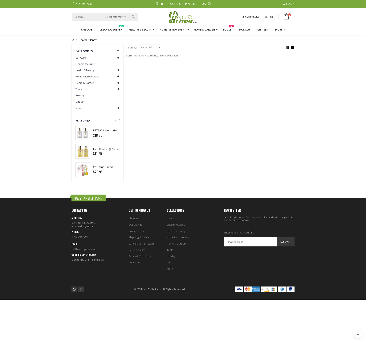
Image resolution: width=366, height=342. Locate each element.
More (170, 268)
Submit (285, 242)
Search (133, 17)
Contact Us (135, 262)
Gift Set (79, 101)
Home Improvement (178, 237)
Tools (170, 250)
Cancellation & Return (141, 243)
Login (290, 4)
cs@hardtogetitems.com (85, 249)
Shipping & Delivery (140, 237)
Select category (114, 17)
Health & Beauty (176, 231)
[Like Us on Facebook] (81, 289)
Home (72, 40)
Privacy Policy (136, 231)
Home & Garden (176, 243)
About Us (134, 218)
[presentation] (115, 120)
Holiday (79, 95)
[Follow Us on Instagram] (74, 289)
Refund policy (136, 250)
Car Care (172, 218)
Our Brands (135, 224)
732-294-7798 (83, 4)
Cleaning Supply (85, 64)
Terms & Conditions (140, 256)
